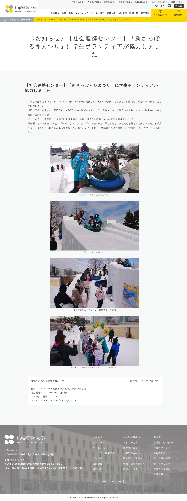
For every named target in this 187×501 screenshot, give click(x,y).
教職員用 (158, 474)
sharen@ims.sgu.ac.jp (63, 400)
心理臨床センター (163, 442)
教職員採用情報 (162, 469)
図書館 (157, 437)
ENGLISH (117, 481)
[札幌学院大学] (21, 9)
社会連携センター (44, 19)
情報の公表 (159, 453)
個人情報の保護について (166, 458)
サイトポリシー (162, 464)
